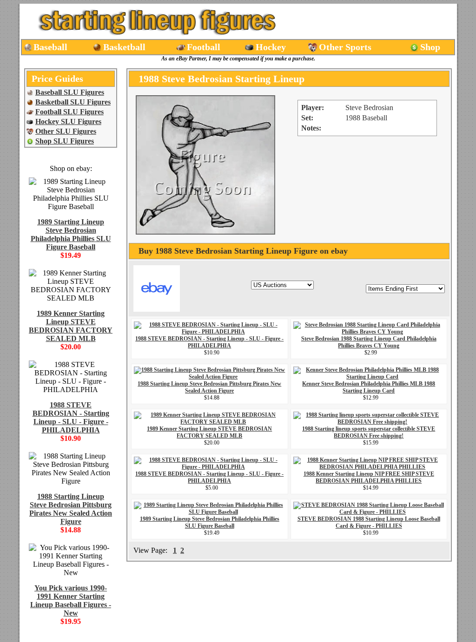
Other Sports (345, 47)
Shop (430, 47)
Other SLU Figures (65, 131)
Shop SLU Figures (64, 141)
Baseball (50, 47)
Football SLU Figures (69, 112)
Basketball (124, 47)
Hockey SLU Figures (68, 121)
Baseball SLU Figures (69, 92)
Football (203, 47)
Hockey (271, 47)
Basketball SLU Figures (73, 102)
